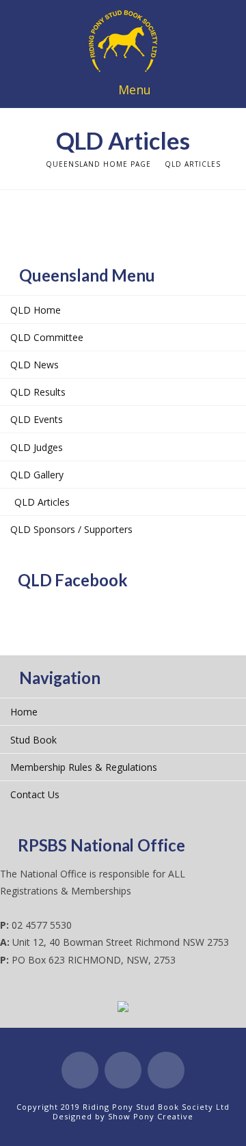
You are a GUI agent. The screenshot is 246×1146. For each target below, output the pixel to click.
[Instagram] (166, 1070)
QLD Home (35, 309)
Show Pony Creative (150, 1116)
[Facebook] (80, 1070)
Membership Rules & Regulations (83, 767)
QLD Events (36, 419)
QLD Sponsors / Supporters (71, 529)
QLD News (34, 364)
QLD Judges (36, 447)
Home (24, 711)
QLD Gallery (37, 474)
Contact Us (34, 794)
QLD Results (38, 391)
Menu (134, 89)
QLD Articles (42, 501)
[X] (123, 1070)
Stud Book (33, 739)
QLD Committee (46, 337)
